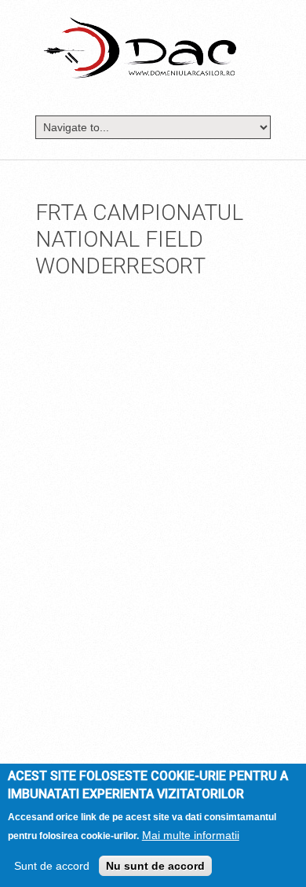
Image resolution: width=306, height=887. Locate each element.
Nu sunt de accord (155, 866)
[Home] (140, 47)
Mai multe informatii (190, 835)
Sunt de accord (51, 866)
